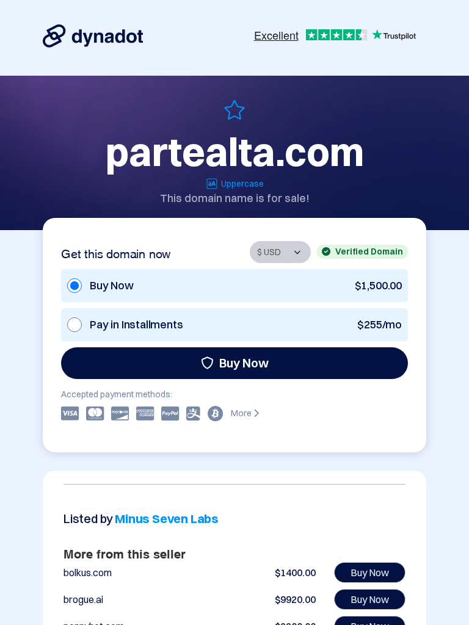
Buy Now (244, 362)
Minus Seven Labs (167, 518)
